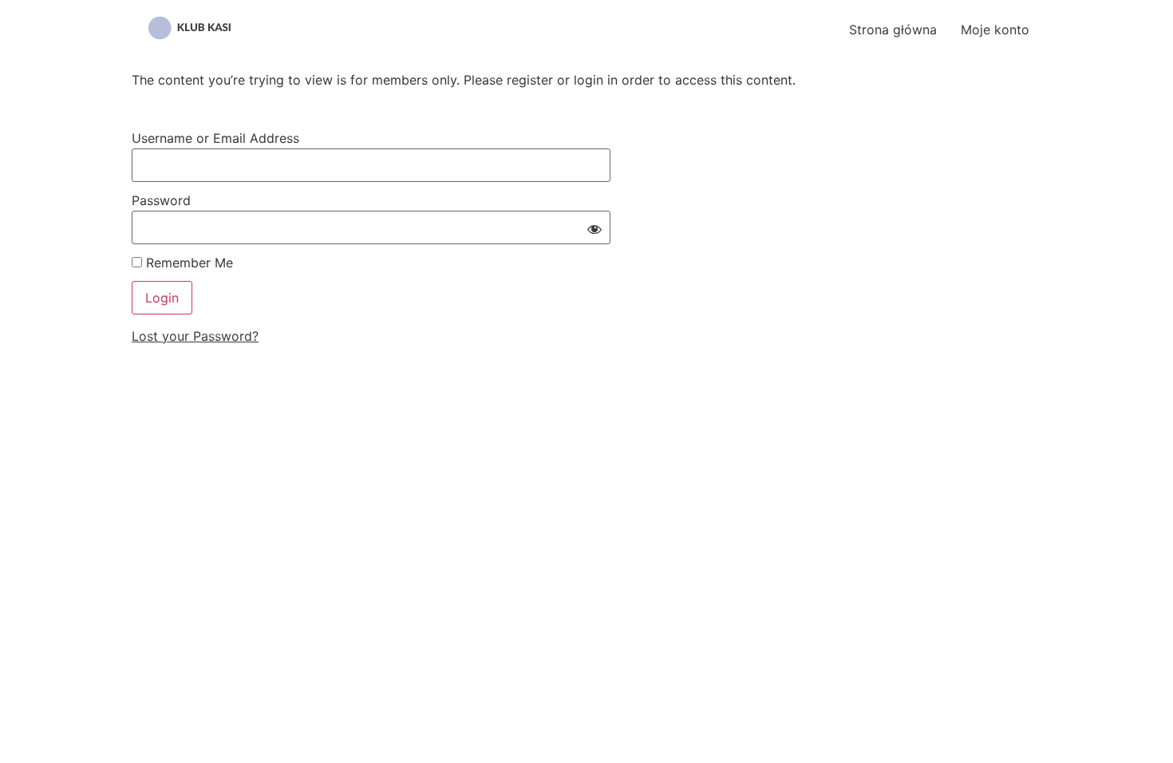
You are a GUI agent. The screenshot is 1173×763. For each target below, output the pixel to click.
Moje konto (995, 30)
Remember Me (187, 262)
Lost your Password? (195, 336)
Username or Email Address (215, 138)
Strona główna (893, 30)
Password (161, 200)
